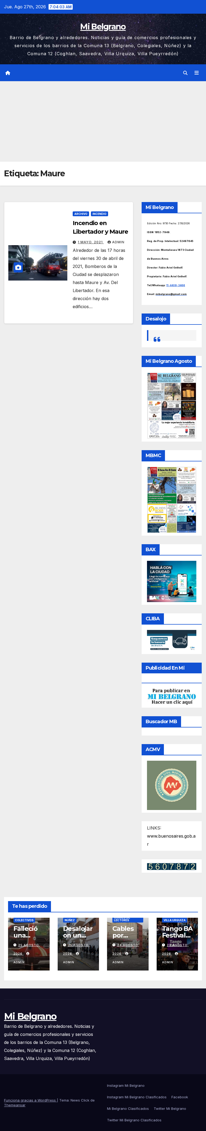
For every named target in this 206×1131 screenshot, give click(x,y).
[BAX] (171, 581)
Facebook (179, 1097)
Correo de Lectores (122, 919)
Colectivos (24, 920)
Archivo (80, 213)
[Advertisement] (103, 121)
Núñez (70, 920)
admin (118, 242)
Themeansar (14, 1105)
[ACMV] (171, 785)
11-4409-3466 (175, 285)
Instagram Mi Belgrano (126, 1085)
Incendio (99, 213)
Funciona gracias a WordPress (30, 1100)
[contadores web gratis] (171, 866)
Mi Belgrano (103, 27)
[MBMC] (171, 499)
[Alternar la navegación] (196, 72)
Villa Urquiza (175, 920)
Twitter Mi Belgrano (170, 1108)
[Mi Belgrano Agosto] (171, 405)
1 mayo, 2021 (91, 242)
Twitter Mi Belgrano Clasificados (134, 1120)
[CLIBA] (171, 640)
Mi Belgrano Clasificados (128, 1108)
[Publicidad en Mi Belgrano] (171, 696)
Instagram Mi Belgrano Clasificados (137, 1097)
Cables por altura (123, 935)
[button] (185, 73)
